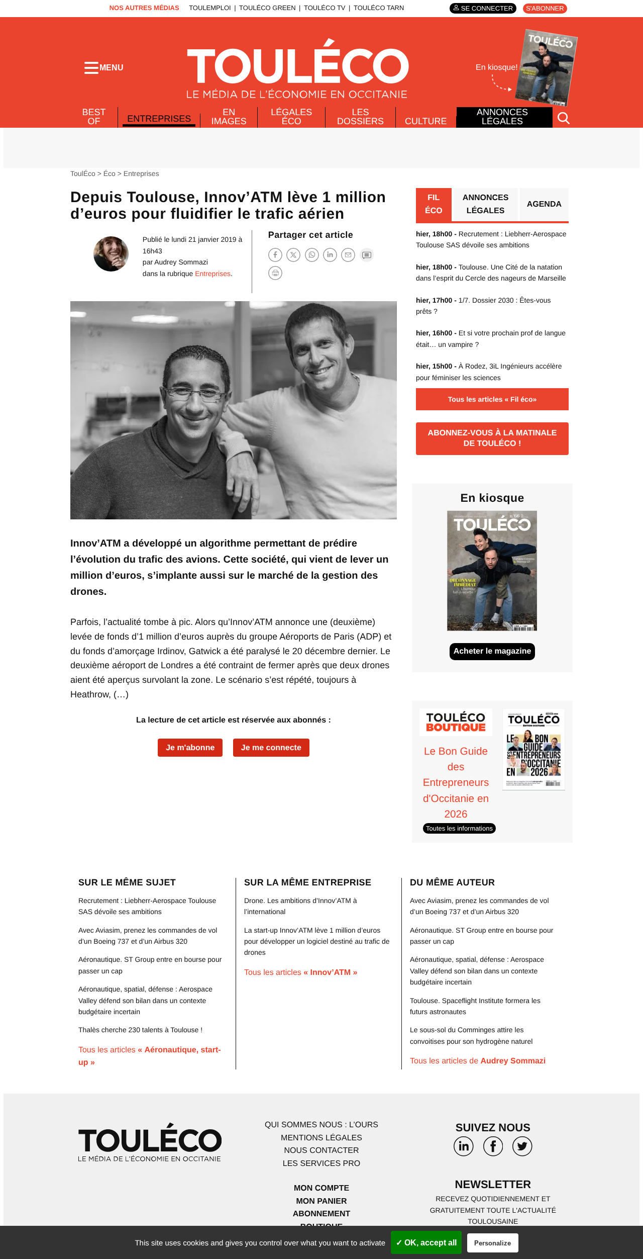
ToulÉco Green (267, 8)
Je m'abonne (190, 748)
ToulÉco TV (325, 8)
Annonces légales (502, 116)
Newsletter (493, 1184)
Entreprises (159, 119)
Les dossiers (360, 116)
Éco (109, 173)
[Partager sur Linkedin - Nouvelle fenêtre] (330, 254)
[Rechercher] (564, 117)
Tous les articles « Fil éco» (492, 399)
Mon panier (321, 1201)
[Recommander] (348, 254)
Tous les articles (301, 972)
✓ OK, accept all (426, 1242)
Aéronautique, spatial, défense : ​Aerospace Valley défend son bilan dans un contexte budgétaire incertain (145, 1000)
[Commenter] (367, 254)
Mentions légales (321, 1138)
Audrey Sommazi (181, 262)
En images (229, 116)
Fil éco (434, 204)
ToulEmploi (210, 8)
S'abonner (545, 8)
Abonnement (322, 1214)
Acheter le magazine (492, 651)
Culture (426, 121)
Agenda (544, 204)
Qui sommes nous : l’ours (321, 1125)
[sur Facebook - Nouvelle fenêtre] (492, 1149)
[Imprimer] (275, 273)
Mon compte (321, 1188)
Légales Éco (291, 116)
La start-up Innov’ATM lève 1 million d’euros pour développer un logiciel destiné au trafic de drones (317, 941)
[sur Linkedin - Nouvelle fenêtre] (463, 1149)
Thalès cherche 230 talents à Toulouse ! (140, 1030)
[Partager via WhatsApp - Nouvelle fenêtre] (312, 254)
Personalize (492, 1243)
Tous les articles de (478, 1061)
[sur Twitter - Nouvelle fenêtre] (522, 1149)
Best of (94, 116)
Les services (321, 1163)
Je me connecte (271, 748)
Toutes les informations (459, 828)
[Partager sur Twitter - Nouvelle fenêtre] (293, 254)
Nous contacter (321, 1150)
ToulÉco (82, 173)
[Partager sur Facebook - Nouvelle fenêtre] (275, 254)
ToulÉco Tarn (379, 8)
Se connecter (487, 8)
